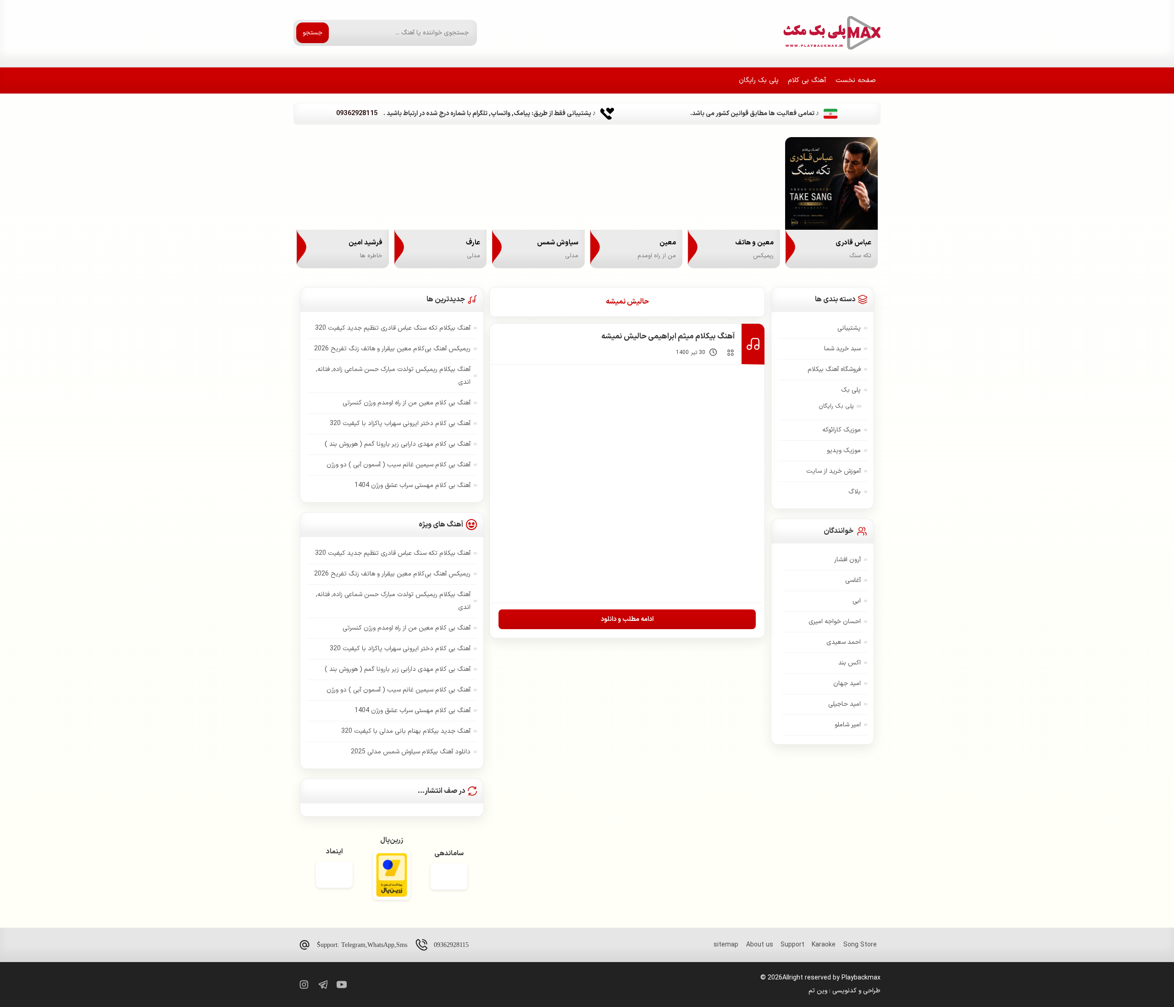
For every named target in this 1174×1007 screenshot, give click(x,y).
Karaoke (824, 945)
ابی (857, 601)
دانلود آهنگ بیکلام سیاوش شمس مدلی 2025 (411, 752)
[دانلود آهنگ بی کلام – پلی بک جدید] (830, 33)
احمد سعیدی (843, 642)
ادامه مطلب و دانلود (627, 619)
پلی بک (851, 390)
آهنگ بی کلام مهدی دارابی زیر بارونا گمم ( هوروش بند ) (398, 444)
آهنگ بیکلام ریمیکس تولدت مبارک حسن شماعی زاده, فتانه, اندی (393, 376)
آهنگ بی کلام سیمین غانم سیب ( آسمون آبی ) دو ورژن (399, 465)
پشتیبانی (849, 328)
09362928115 (451, 944)
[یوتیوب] (342, 984)
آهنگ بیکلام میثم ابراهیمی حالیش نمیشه (668, 337)
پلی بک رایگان (759, 80)
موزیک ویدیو (844, 450)
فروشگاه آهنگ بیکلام (834, 369)
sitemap (726, 945)
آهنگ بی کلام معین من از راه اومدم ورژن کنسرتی (407, 403)
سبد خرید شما (842, 349)
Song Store (860, 945)
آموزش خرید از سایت (833, 471)
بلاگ (854, 492)
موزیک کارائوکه (841, 430)
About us (759, 945)
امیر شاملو (848, 725)
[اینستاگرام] (303, 984)
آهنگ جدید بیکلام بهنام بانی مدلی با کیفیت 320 (406, 731)
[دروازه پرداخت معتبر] (391, 876)
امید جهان (847, 683)
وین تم (818, 991)
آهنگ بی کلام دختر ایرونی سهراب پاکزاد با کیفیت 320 (400, 423)
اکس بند (849, 663)
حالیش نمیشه (627, 301)
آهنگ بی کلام (807, 80)
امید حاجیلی (844, 704)
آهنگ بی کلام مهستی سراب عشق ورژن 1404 (412, 485)
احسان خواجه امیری (835, 621)
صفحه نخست (856, 80)
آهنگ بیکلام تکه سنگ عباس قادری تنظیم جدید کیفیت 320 (393, 328)
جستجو (312, 33)
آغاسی (853, 580)
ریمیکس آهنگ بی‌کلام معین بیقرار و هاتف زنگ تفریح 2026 (392, 349)
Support (792, 945)
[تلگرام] (322, 984)
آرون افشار (847, 559)
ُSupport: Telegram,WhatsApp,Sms (362, 944)
